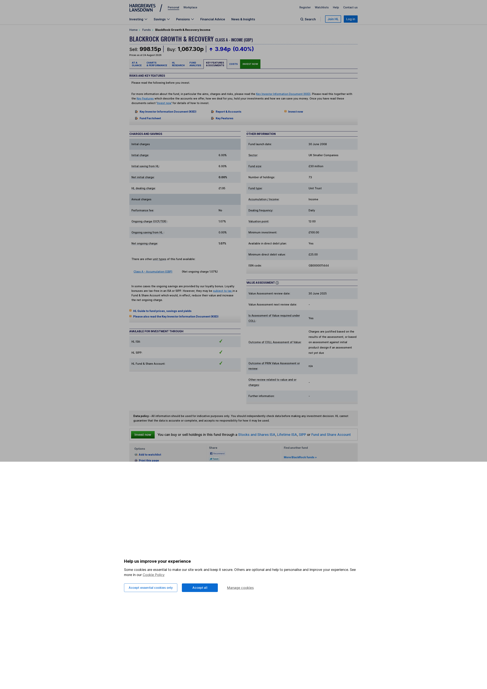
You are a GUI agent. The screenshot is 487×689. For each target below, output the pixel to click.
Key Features (145, 98)
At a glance (137, 64)
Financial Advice (212, 19)
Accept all (199, 588)
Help (336, 7)
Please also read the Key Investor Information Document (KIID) (175, 316)
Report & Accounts (228, 111)
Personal (173, 7)
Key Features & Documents (215, 64)
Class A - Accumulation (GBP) (153, 271)
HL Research (178, 64)
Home (133, 30)
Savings (160, 19)
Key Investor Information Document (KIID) (283, 93)
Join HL (333, 19)
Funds (146, 30)
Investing (136, 19)
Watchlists (322, 7)
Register (305, 7)
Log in (350, 19)
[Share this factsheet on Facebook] (217, 453)
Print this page (149, 460)
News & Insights (243, 19)
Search (310, 19)
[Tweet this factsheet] (214, 458)
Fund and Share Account (331, 434)
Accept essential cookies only (151, 588)
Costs (233, 64)
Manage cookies (240, 588)
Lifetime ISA (286, 434)
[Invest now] (143, 434)
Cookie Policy (154, 575)
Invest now (250, 64)
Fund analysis (195, 64)
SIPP (302, 434)
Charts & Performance (156, 64)
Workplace (190, 7)
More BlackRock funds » (300, 457)
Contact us (350, 7)
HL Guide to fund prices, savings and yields (162, 311)
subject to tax (222, 290)
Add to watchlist (150, 454)
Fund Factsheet (150, 118)
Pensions (183, 19)
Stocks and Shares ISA (256, 434)
